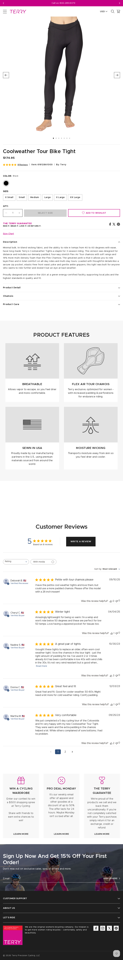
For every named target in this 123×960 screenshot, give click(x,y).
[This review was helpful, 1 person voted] (112, 633)
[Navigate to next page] (72, 751)
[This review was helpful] (111, 675)
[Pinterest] (116, 928)
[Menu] (5, 11)
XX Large (75, 197)
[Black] (6, 183)
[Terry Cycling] (17, 11)
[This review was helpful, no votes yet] (111, 601)
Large (47, 197)
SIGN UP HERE (110, 879)
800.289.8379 (65, 3)
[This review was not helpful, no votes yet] (117, 600)
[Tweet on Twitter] (113, 224)
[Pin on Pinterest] (118, 224)
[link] (21, 806)
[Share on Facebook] (110, 224)
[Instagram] (102, 928)
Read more (41, 666)
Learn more (20, 834)
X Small (9, 197)
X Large (60, 197)
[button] (119, 3)
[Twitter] (109, 928)
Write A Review (80, 541)
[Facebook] (96, 928)
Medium (34, 197)
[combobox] (16, 561)
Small (22, 197)
